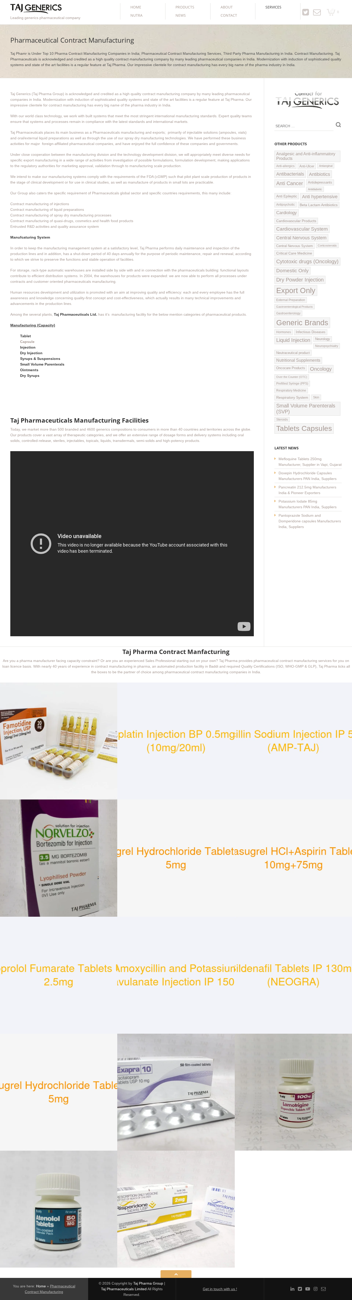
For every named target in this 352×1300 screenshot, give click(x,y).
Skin (316, 397)
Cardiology (286, 212)
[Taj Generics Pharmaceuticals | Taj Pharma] (36, 9)
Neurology (322, 339)
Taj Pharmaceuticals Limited (124, 1289)
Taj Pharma (234, 99)
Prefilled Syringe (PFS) (292, 383)
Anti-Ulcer (306, 166)
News (180, 15)
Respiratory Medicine (291, 390)
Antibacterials (290, 174)
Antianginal (325, 165)
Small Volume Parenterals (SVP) (305, 408)
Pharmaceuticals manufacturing (118, 132)
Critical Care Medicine (294, 253)
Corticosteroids (327, 245)
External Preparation (290, 300)
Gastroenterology (288, 313)
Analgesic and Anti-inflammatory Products (305, 156)
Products (184, 7)
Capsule (27, 342)
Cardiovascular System (302, 229)
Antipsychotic (285, 204)
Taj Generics (20, 94)
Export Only (295, 290)
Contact (229, 15)
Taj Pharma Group (148, 1283)
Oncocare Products (290, 368)
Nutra (136, 15)
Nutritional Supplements (298, 360)
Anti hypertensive (320, 196)
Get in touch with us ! (220, 1289)
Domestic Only (292, 270)
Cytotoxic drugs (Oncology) (307, 261)
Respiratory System (292, 397)
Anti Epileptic (286, 196)
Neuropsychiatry (326, 346)
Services (273, 7)
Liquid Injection (293, 340)
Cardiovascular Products (296, 221)
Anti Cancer (289, 183)
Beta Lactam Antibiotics (319, 205)
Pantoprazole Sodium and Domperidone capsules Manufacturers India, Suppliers (310, 521)
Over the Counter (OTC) (291, 376)
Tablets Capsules (304, 428)
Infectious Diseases (310, 332)
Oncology (321, 369)
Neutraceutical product (293, 353)
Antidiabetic (315, 189)
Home (135, 7)
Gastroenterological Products (294, 306)
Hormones (283, 332)
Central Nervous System (301, 237)
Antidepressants (320, 182)
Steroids (282, 419)
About (227, 7)
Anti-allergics (285, 166)
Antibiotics (319, 174)
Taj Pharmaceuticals (26, 132)
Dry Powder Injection (300, 280)
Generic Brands (302, 323)
